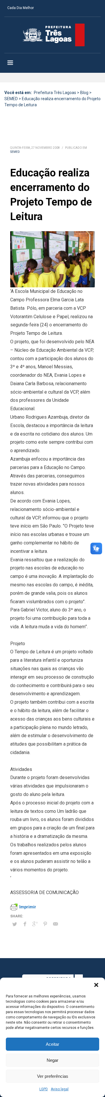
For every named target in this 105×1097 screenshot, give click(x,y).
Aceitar (52, 1044)
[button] (96, 985)
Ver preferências (52, 1076)
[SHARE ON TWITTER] (14, 924)
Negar (52, 1060)
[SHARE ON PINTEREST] (45, 924)
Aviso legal (60, 1089)
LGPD (43, 1089)
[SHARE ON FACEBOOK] (24, 924)
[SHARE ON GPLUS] (35, 924)
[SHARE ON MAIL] (55, 924)
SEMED (15, 151)
